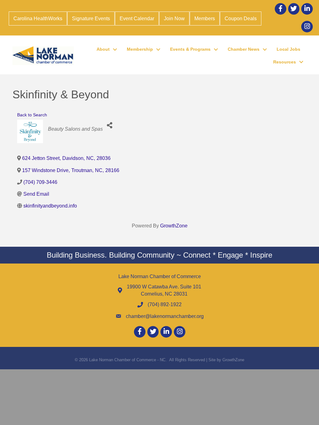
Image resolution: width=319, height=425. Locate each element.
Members (204, 18)
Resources (284, 61)
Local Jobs (288, 49)
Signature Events (91, 18)
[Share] (110, 125)
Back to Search (32, 114)
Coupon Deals (241, 18)
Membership (140, 49)
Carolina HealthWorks (37, 18)
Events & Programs (190, 49)
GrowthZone (174, 225)
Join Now (174, 18)
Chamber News (243, 49)
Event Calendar (137, 18)
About (103, 49)
